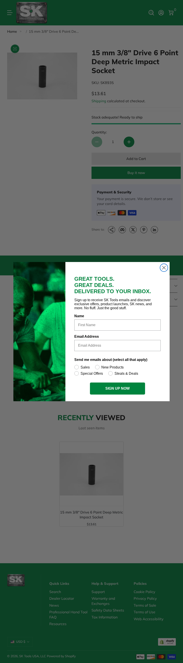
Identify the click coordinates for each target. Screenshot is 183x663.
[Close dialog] (164, 268)
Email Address (86, 336)
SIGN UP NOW (117, 388)
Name (79, 316)
